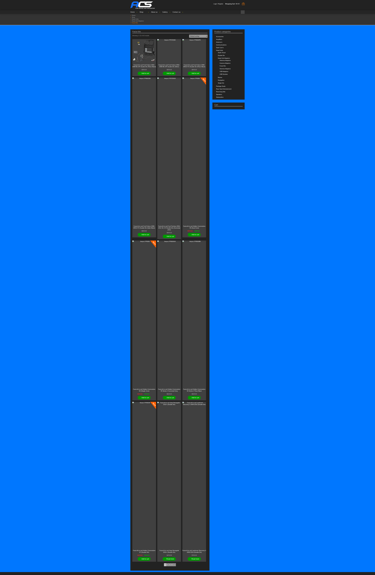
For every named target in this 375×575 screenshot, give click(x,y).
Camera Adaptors (225, 63)
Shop (141, 12)
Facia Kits (223, 66)
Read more (170, 559)
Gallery (165, 12)
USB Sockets (224, 74)
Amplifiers (219, 39)
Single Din (221, 83)
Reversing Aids (220, 91)
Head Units (135, 19)
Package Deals (220, 86)
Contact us (176, 12)
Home (132, 12)
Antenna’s (219, 42)
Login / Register (218, 4)
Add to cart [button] (145, 73)
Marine (220, 77)
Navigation (221, 80)
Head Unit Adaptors (138, 21)
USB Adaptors (224, 71)
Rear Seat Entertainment (223, 89)
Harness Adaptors (225, 68)
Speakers (219, 94)
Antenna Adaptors (225, 60)
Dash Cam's (220, 47)
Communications (221, 45)
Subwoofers (219, 97)
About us (154, 12)
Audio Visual (221, 52)
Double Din (221, 55)
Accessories (220, 36)
